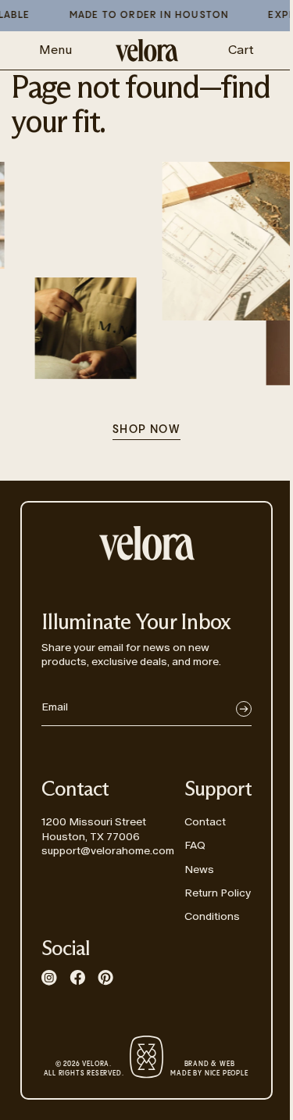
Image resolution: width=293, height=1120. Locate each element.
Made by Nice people (209, 1069)
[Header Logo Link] (147, 50)
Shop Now (146, 429)
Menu (55, 49)
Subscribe (244, 708)
